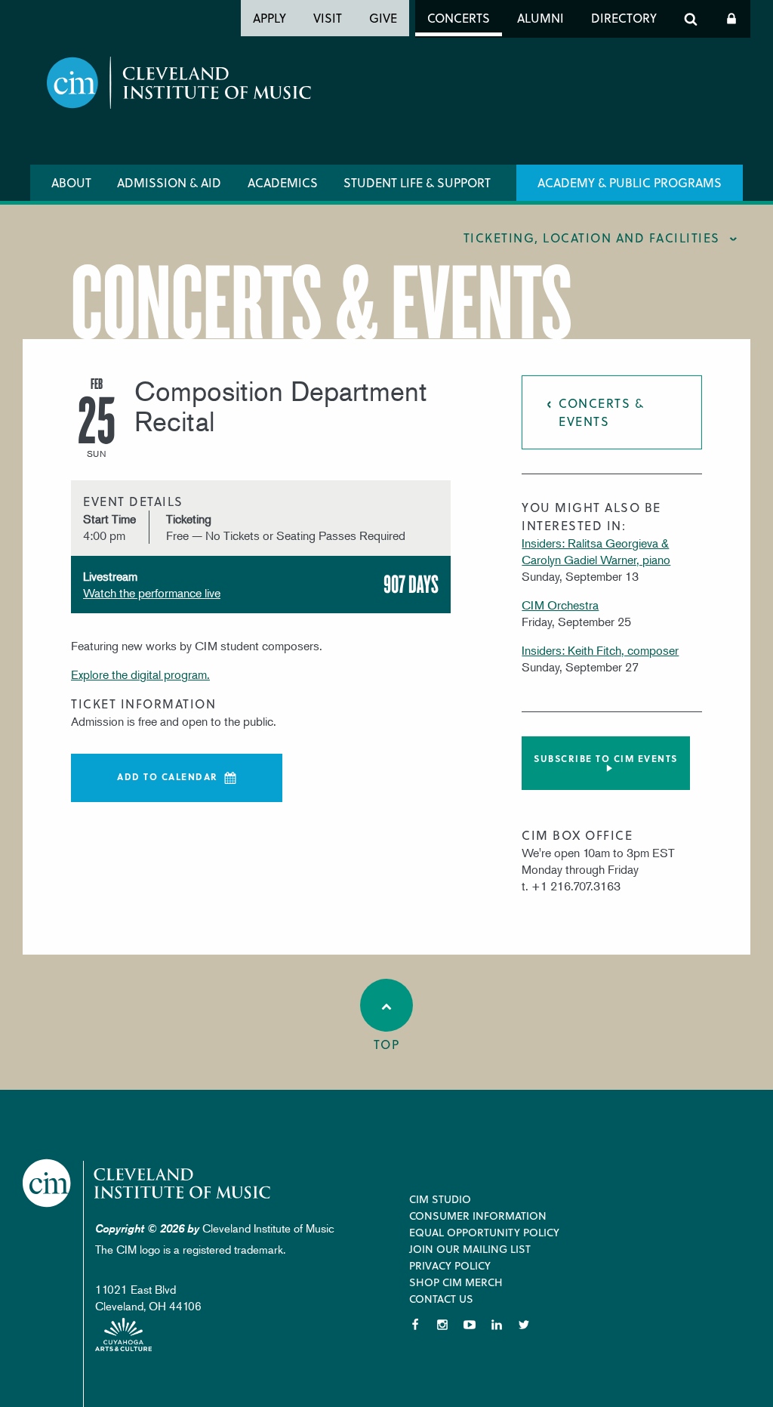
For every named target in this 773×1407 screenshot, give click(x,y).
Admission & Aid (169, 182)
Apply (269, 17)
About (71, 182)
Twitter (524, 1325)
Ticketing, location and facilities (591, 237)
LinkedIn (497, 1325)
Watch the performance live (151, 592)
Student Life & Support (417, 182)
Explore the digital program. (140, 674)
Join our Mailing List (470, 1249)
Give (383, 17)
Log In (731, 19)
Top (387, 1044)
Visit (327, 17)
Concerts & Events (601, 412)
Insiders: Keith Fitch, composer (600, 650)
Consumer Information (478, 1215)
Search (691, 19)
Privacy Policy (450, 1265)
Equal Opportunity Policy (484, 1232)
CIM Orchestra (560, 604)
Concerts (458, 17)
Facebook (415, 1325)
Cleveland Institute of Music (148, 1183)
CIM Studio (440, 1199)
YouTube (469, 1325)
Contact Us (441, 1299)
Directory (624, 17)
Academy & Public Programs (629, 182)
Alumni (540, 17)
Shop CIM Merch (456, 1282)
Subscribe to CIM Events (606, 758)
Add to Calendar (167, 776)
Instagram (442, 1325)
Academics (283, 182)
